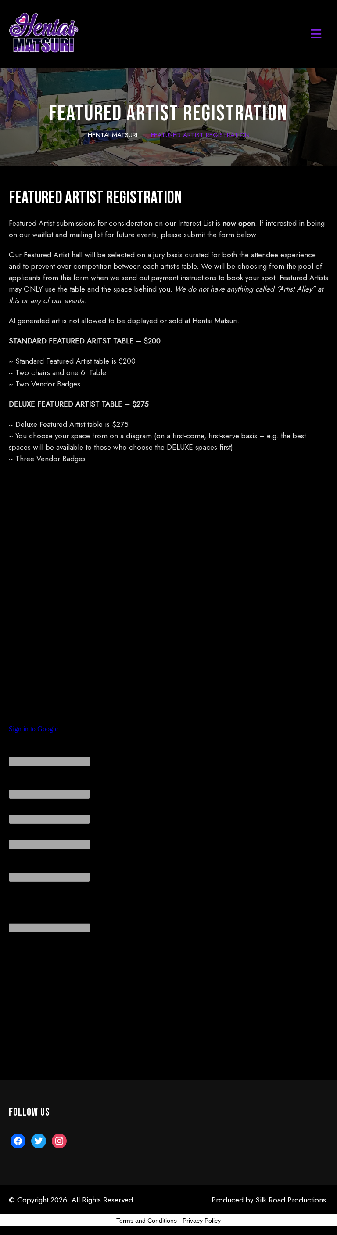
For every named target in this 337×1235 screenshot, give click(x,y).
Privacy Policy (202, 1220)
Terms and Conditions (146, 1220)
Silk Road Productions (290, 1200)
